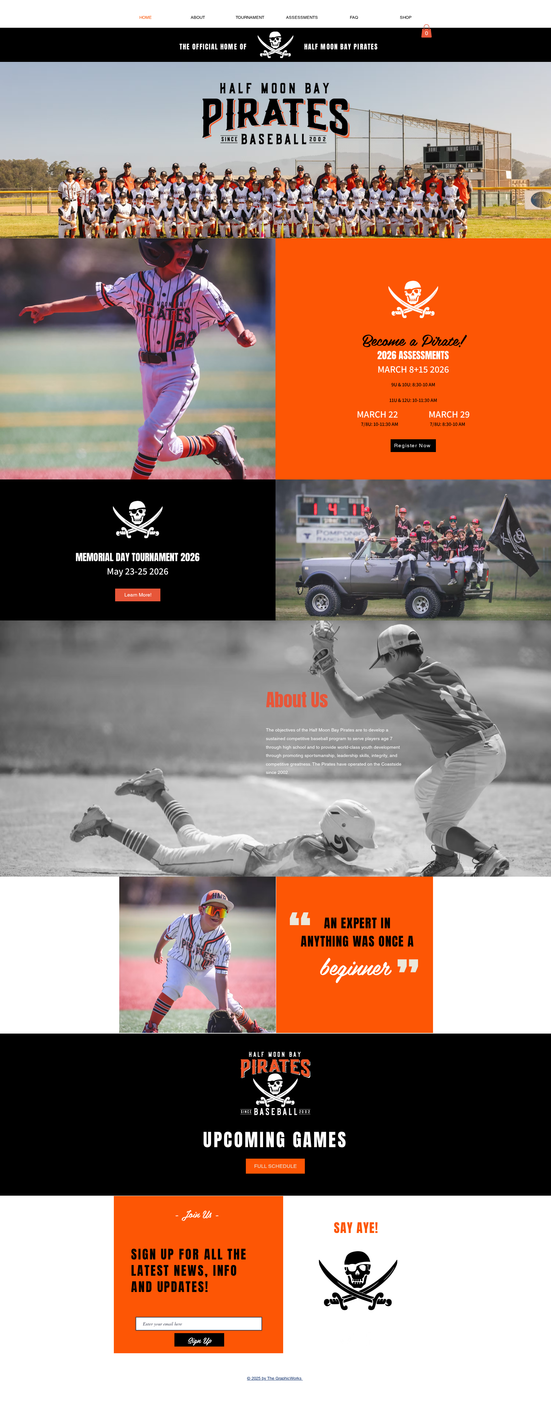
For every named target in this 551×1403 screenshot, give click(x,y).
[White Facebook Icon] (367, 1338)
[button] (426, 31)
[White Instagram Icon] (346, 1338)
